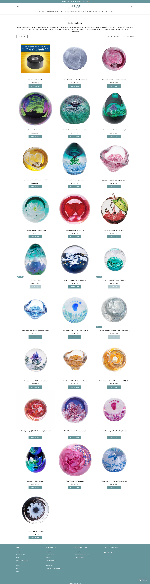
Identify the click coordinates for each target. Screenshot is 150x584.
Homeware (19, 563)
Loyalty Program (79, 557)
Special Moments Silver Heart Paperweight (75, 79)
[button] (18, 6)
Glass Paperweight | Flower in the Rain (114, 280)
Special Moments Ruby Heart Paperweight (114, 79)
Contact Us (78, 552)
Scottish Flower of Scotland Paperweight (75, 130)
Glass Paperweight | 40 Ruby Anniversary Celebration (35, 431)
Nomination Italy (20, 554)
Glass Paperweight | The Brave (35, 481)
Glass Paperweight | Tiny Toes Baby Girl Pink (114, 431)
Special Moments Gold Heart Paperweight (36, 180)
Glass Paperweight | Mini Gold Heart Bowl (75, 380)
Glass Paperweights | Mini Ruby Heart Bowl (114, 180)
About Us (48, 552)
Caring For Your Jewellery (82, 554)
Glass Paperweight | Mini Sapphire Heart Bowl (35, 330)
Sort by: (110, 36)
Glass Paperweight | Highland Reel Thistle (36, 380)
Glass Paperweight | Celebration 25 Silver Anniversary (114, 330)
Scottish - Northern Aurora (35, 130)
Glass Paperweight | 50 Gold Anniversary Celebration (114, 380)
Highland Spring (35, 280)
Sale (17, 571)
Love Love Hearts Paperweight (75, 230)
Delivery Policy (50, 563)
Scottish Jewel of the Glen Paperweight (114, 130)
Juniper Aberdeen (77, 583)
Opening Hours (50, 554)
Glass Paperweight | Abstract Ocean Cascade (114, 481)
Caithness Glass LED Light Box (35, 79)
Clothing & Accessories (22, 560)
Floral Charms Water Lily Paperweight (35, 230)
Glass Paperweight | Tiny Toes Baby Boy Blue (75, 330)
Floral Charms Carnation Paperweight (75, 431)
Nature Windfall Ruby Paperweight (114, 230)
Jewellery (18, 552)
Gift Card (18, 568)
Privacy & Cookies (50, 560)
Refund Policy (49, 565)
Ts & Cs (48, 557)
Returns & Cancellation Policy (53, 568)
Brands (18, 565)
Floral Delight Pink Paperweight (75, 481)
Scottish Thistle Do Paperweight (75, 180)
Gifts (17, 557)
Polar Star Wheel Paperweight (35, 531)
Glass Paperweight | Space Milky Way (75, 280)
